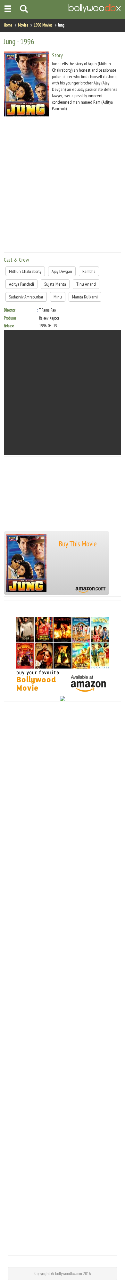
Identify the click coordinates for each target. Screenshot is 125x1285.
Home (8, 25)
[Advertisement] (62, 185)
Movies (23, 25)
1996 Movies (43, 25)
